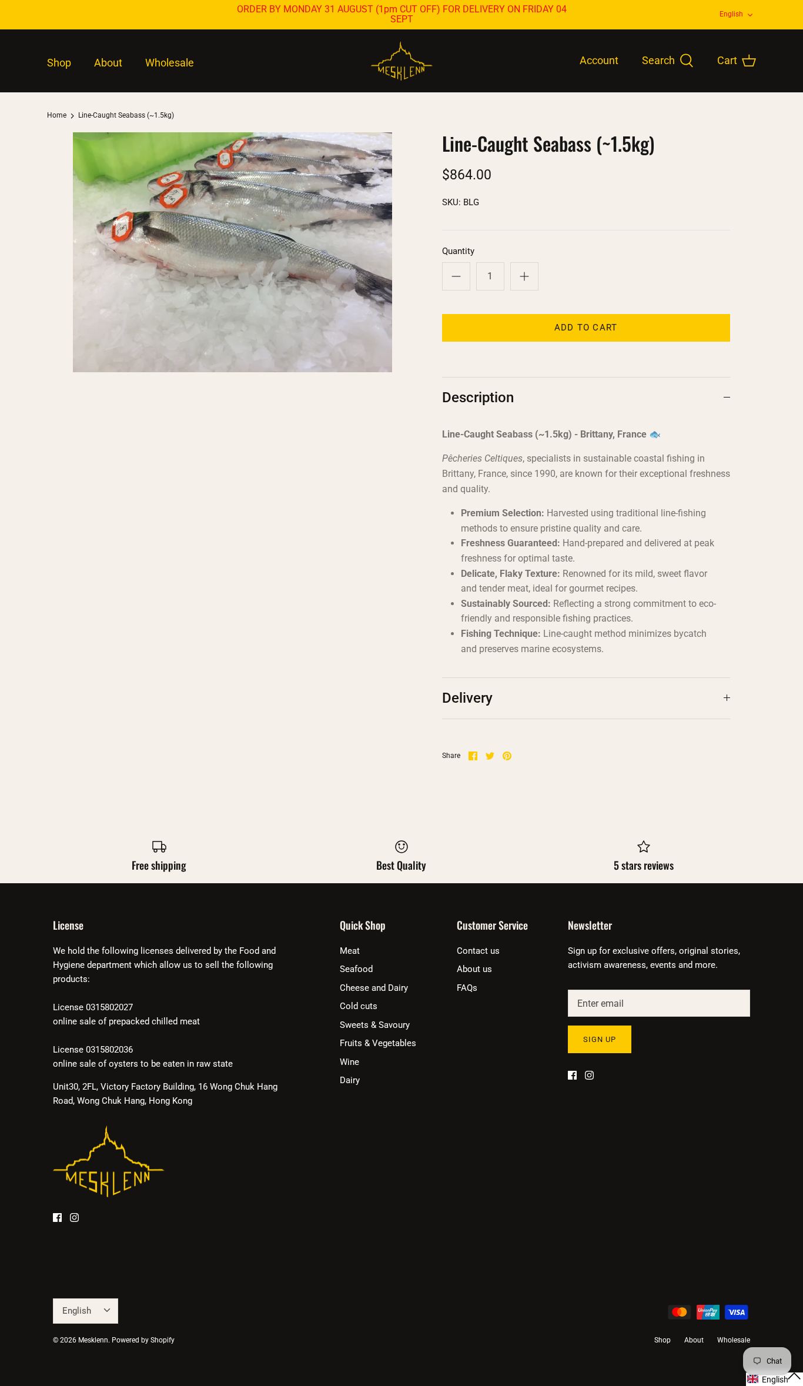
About (108, 62)
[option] (232, 252)
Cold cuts (358, 1006)
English (731, 14)
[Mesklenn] (402, 61)
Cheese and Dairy (374, 988)
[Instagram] (74, 1217)
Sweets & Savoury (375, 1025)
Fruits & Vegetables (378, 1043)
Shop (59, 62)
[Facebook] (57, 1217)
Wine (349, 1062)
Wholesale (169, 62)
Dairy (350, 1080)
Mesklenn (93, 1340)
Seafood (356, 969)
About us (474, 969)
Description (478, 397)
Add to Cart (585, 327)
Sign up (599, 1039)
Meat (350, 951)
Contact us (478, 951)
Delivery (467, 698)
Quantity (458, 251)
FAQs (467, 988)
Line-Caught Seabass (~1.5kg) (126, 116)
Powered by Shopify (143, 1340)
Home (56, 116)
